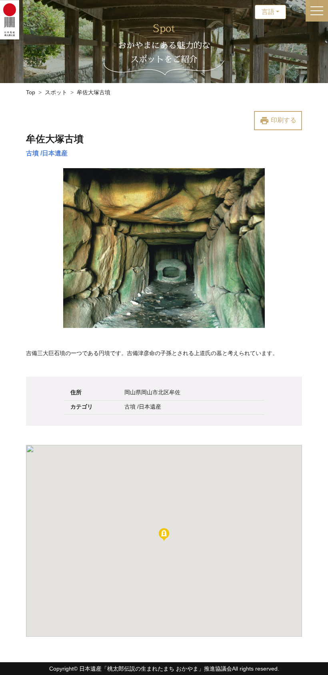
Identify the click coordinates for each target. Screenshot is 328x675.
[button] (164, 534)
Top (30, 92)
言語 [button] (268, 11)
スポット (56, 92)
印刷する (278, 120)
